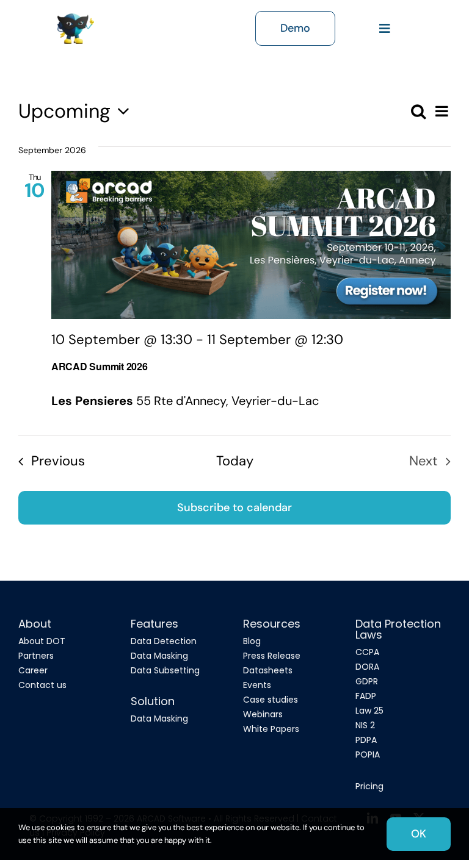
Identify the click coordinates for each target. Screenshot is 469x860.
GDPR (366, 681)
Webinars (263, 714)
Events (257, 685)
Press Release (271, 656)
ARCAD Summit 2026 (99, 366)
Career (33, 670)
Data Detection (164, 641)
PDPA (366, 740)
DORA (367, 667)
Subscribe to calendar (234, 507)
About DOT (41, 641)
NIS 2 (365, 725)
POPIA (367, 754)
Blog (252, 641)
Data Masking (159, 656)
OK (418, 833)
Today (234, 461)
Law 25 (369, 710)
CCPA (367, 652)
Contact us (42, 685)
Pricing (369, 786)
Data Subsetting (165, 670)
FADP (365, 696)
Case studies (270, 699)
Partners (36, 656)
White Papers (271, 729)
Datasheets (268, 670)
